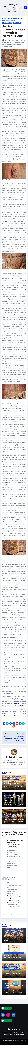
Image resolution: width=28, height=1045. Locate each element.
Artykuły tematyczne (9, 20)
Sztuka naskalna (7, 22)
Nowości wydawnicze (10, 930)
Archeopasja (13, 4)
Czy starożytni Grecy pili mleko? (14, 819)
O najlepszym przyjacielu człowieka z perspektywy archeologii (12, 783)
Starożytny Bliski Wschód (11, 932)
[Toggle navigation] (1, 7)
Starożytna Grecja (9, 816)
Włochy (7, 987)
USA (15, 22)
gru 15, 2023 (19, 804)
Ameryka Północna (8, 18)
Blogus (22, 1040)
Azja (19, 776)
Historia (12, 983)
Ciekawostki (16, 795)
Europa (6, 778)
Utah (19, 22)
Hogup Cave (17, 42)
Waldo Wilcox (8, 46)
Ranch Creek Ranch (18, 44)
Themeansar (13, 1042)
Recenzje (20, 930)
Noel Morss (9, 44)
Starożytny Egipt (9, 797)
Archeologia (18, 18)
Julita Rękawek (11, 40)
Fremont (11, 42)
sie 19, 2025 (19, 787)
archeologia (5, 42)
